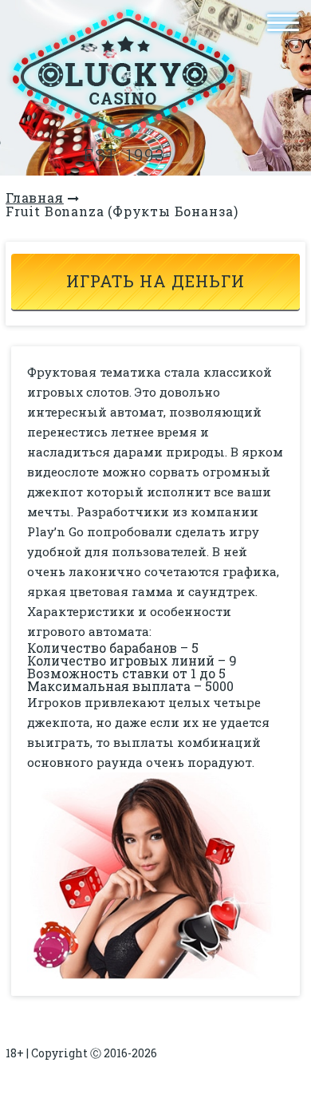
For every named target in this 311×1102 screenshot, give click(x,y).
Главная (35, 197)
